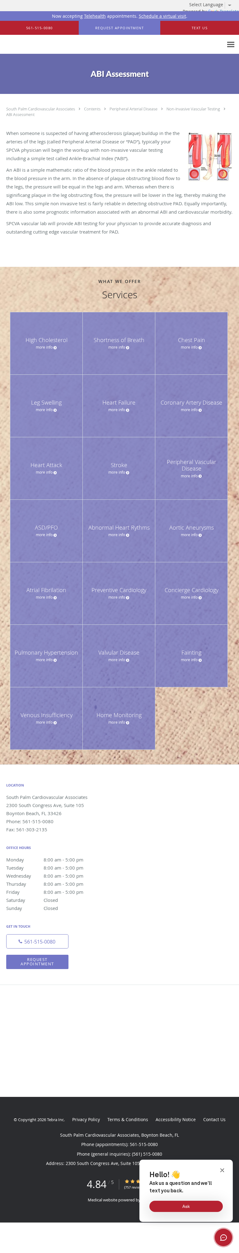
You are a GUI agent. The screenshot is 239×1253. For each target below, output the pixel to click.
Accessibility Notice (176, 1119)
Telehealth (95, 16)
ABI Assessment (20, 114)
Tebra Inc (55, 1119)
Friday (44, 892)
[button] (119, 28)
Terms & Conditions (127, 1119)
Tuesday (44, 868)
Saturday (32, 900)
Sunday (32, 908)
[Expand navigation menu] (231, 44)
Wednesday (44, 876)
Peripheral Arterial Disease (134, 109)
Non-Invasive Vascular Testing (193, 109)
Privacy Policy (86, 1119)
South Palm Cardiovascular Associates (41, 109)
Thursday (44, 884)
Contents (92, 109)
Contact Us (214, 1119)
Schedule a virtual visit (162, 16)
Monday (44, 859)
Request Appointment (37, 961)
